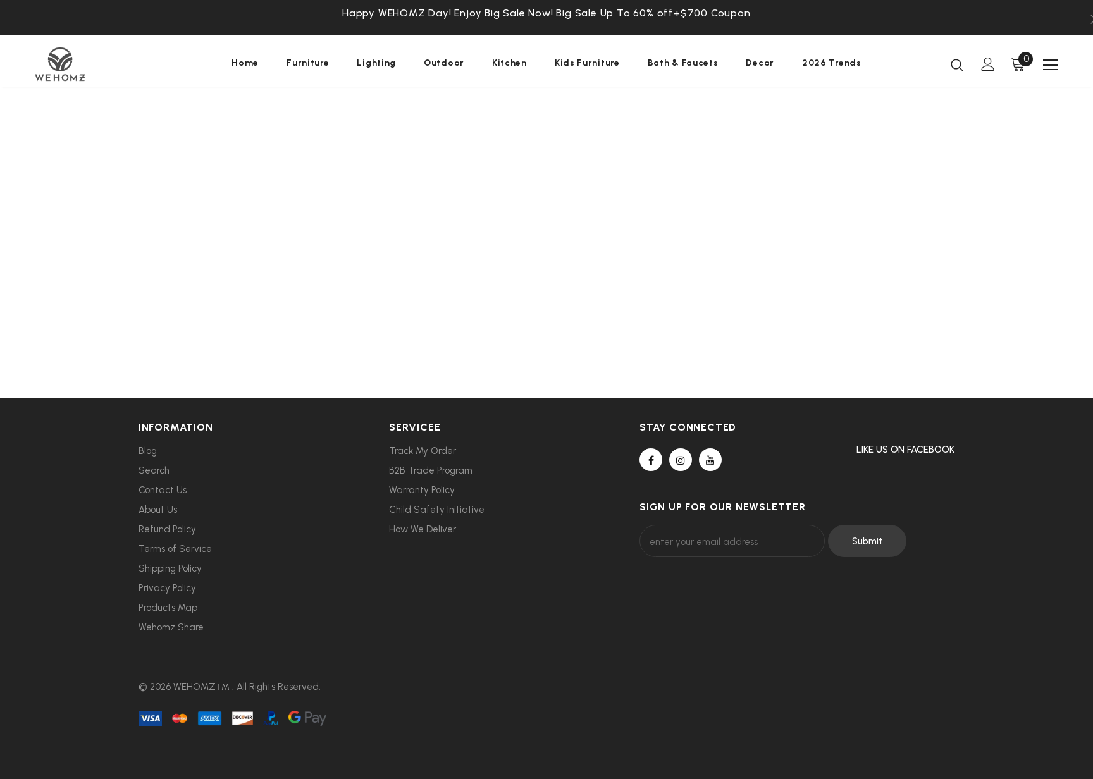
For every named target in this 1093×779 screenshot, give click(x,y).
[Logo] (109, 64)
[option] (546, 13)
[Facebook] (650, 459)
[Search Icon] (957, 64)
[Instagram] (680, 459)
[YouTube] (710, 459)
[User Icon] (988, 64)
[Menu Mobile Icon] (1050, 65)
